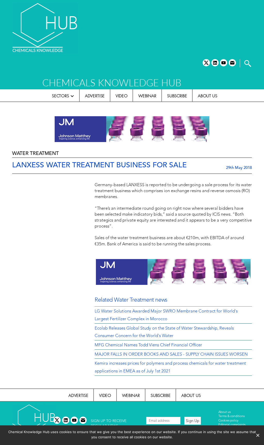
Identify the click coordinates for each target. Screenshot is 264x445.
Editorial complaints (231, 424)
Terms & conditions (231, 416)
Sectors (60, 95)
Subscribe (177, 95)
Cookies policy (228, 420)
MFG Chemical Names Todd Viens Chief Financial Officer (148, 345)
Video (121, 95)
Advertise (95, 95)
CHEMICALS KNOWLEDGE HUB (111, 82)
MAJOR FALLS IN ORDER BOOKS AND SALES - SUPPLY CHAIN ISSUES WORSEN (171, 355)
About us (207, 95)
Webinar (147, 95)
